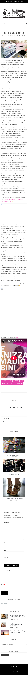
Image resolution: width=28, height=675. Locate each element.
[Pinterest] (16, 666)
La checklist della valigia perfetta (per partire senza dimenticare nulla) (17, 616)
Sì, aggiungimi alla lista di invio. (14, 570)
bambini (9, 380)
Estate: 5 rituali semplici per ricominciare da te (18, 631)
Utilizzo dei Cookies (18, 1)
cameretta (15, 380)
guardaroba (5, 383)
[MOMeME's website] (3, 421)
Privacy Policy (8, 1)
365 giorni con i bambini (11, 30)
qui (17, 337)
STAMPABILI (21, 30)
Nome (6, 543)
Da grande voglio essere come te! (14, 498)
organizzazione (19, 383)
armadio (4, 380)
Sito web (6, 557)
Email (6, 550)
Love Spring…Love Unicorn (14, 455)
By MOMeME (5, 388)
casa (21, 380)
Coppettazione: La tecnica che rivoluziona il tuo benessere (17, 624)
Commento (7, 522)
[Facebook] (11, 666)
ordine (11, 383)
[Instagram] (13, 666)
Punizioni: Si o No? (14, 474)
